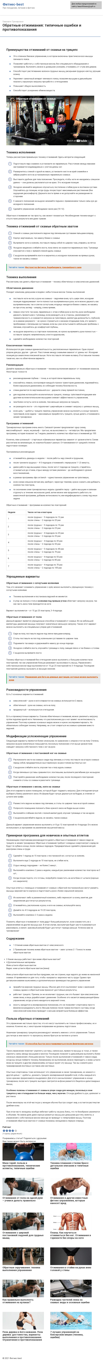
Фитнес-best (13, 4)
